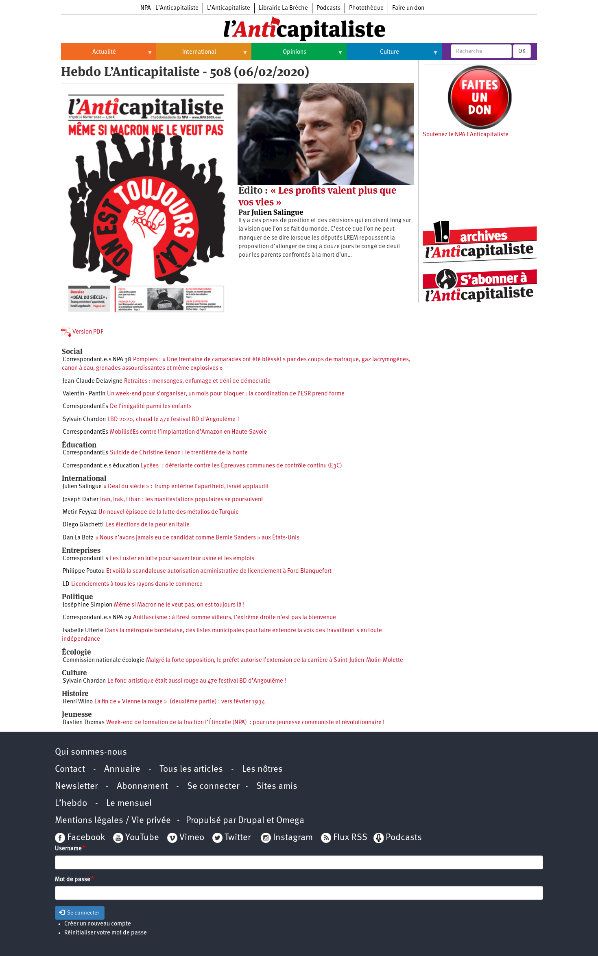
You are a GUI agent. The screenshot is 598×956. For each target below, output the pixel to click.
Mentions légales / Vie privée (113, 820)
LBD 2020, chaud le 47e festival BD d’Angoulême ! (173, 420)
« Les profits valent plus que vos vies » (317, 196)
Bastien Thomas (84, 723)
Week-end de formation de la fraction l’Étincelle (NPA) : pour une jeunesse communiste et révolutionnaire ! (245, 723)
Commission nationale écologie (103, 660)
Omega (290, 820)
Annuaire (122, 769)
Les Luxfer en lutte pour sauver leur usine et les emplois (182, 559)
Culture (373, 55)
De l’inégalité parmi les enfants (151, 407)
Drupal (251, 820)
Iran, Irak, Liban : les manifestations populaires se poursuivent (181, 500)
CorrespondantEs (85, 407)
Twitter (238, 838)
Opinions (278, 55)
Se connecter (213, 786)
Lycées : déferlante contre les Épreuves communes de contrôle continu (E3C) (241, 466)
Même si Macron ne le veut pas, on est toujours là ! (179, 605)
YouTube (141, 838)
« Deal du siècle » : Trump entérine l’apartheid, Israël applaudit (186, 487)
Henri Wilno (78, 702)
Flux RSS (350, 838)
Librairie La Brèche (283, 8)
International (186, 55)
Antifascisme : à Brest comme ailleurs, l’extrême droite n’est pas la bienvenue (234, 618)
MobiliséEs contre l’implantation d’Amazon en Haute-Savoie (188, 432)
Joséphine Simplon (87, 605)
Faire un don (408, 8)
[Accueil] (299, 28)
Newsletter (76, 786)
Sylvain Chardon (84, 420)
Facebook (85, 838)
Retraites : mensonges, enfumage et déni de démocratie (197, 381)
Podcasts (328, 8)
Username (68, 849)
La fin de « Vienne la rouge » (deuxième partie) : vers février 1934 (179, 702)
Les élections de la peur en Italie (147, 525)
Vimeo (191, 838)
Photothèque (366, 8)
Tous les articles (191, 769)
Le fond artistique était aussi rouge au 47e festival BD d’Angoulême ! (196, 681)
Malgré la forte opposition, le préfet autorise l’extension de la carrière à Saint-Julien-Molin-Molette (274, 660)
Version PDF (87, 332)
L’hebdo (71, 803)
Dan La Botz (78, 538)
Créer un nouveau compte (97, 924)
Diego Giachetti (83, 525)
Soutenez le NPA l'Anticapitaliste (466, 135)
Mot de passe (72, 880)
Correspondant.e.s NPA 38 (97, 360)
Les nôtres (262, 769)
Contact (70, 769)
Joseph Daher (80, 500)
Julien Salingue (277, 212)
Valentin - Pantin (84, 394)
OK (522, 51)
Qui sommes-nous (91, 752)
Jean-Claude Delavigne (92, 381)
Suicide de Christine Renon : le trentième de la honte (179, 453)
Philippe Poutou (84, 571)
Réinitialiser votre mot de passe (105, 933)
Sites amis (276, 786)
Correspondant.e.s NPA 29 (97, 618)
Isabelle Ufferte (83, 631)
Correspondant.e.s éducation (101, 466)
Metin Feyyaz (80, 512)
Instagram (293, 838)
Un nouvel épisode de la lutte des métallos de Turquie (168, 512)
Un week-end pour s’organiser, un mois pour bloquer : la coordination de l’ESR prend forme (226, 394)
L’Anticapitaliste (228, 8)
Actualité (88, 55)
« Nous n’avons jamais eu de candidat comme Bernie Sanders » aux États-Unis (197, 538)
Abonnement (142, 786)
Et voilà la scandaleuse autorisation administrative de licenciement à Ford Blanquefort (219, 571)
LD (66, 584)
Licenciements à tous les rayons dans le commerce (137, 584)
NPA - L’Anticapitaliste (169, 8)
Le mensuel (129, 803)
